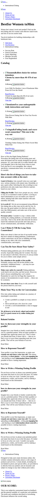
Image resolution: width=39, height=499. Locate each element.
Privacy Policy (10, 17)
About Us (8, 13)
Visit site (8, 125)
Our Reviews (9, 45)
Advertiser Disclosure (12, 19)
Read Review (10, 94)
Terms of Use (9, 15)
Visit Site (8, 100)
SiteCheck (8, 43)
